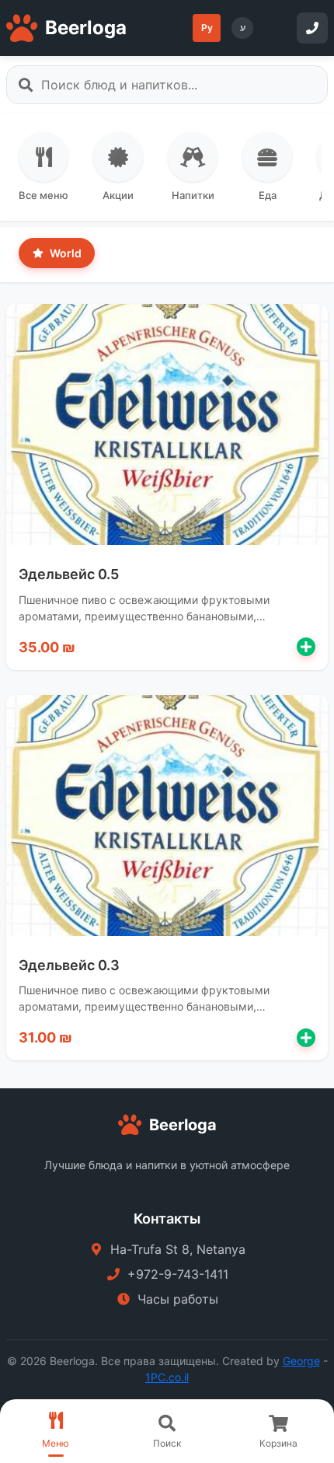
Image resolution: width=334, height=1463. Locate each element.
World (64, 253)
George (301, 1360)
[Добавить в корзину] (306, 646)
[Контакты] (312, 28)
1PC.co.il (167, 1377)
